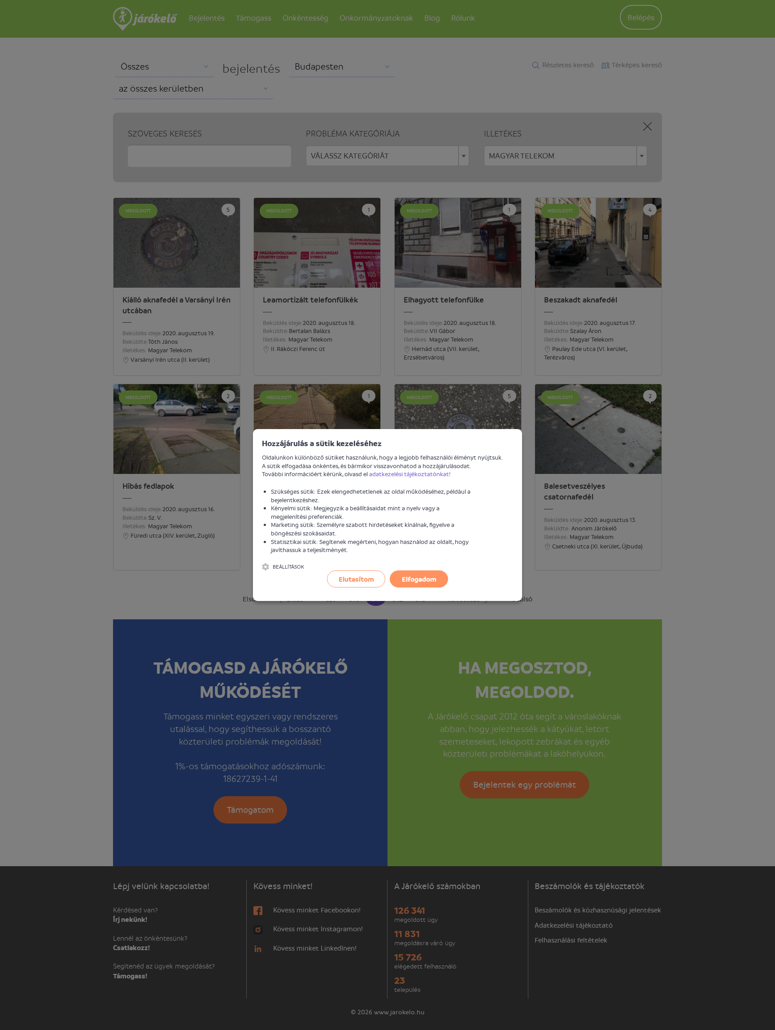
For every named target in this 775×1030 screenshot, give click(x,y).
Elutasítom (356, 578)
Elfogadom (419, 578)
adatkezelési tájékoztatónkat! (410, 474)
